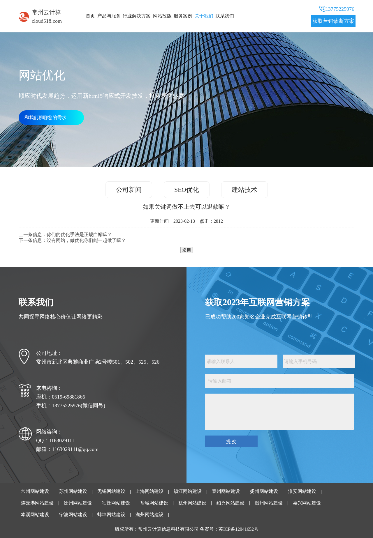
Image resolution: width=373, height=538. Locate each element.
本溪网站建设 (35, 514)
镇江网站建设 (188, 491)
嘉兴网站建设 (307, 502)
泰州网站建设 (226, 491)
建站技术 (244, 189)
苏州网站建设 (73, 491)
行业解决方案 (137, 15)
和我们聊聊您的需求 (45, 117)
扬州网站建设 (264, 491)
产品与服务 (109, 15)
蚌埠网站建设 (111, 514)
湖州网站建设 (149, 514)
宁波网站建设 (73, 514)
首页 (90, 15)
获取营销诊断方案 (333, 21)
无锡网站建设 (111, 491)
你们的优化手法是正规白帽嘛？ (79, 234)
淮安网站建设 (302, 491)
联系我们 (224, 15)
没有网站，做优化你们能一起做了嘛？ (86, 240)
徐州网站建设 (78, 502)
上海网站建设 (149, 491)
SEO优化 (186, 189)
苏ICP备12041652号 (238, 529)
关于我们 (204, 15)
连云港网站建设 (37, 502)
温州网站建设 (269, 502)
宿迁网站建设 (116, 502)
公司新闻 (129, 189)
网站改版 (162, 15)
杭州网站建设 (192, 502)
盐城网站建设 (154, 502)
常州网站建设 (35, 491)
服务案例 (183, 15)
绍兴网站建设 (230, 502)
